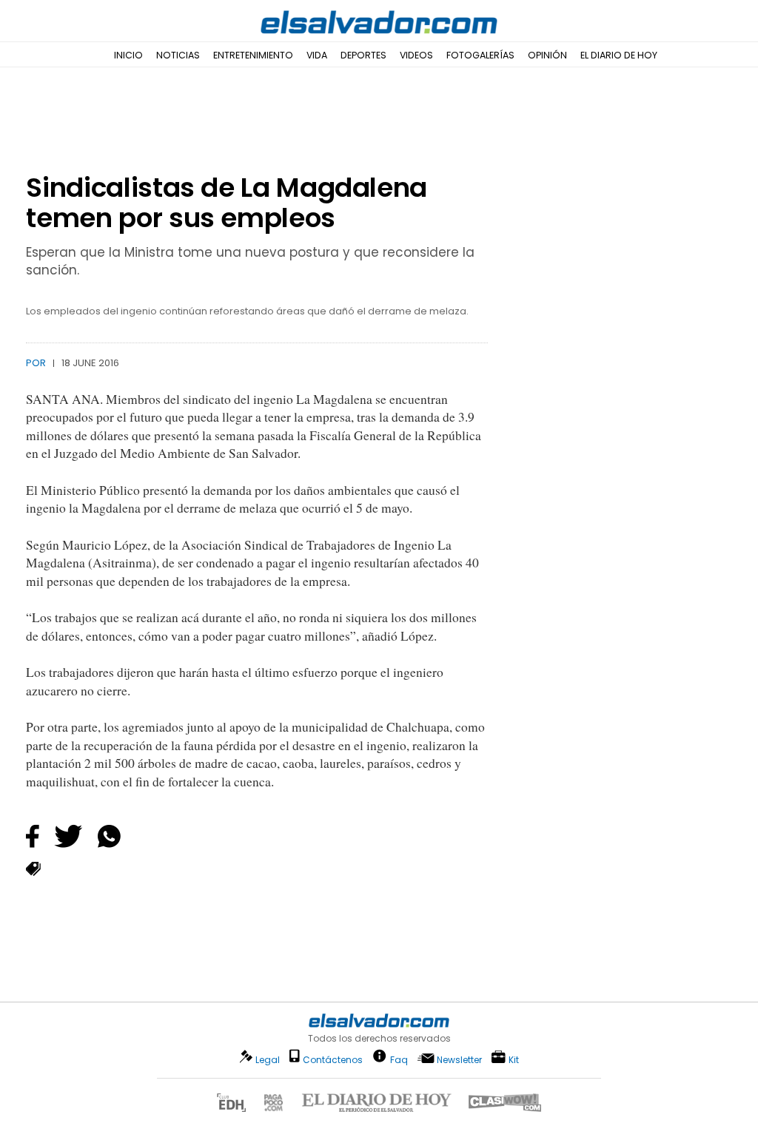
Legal (267, 1059)
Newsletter (459, 1059)
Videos (416, 55)
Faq (399, 1059)
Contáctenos (333, 1059)
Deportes (363, 55)
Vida (316, 55)
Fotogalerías (480, 55)
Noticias (178, 55)
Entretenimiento (253, 55)
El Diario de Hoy (618, 55)
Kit (514, 1059)
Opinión (547, 55)
